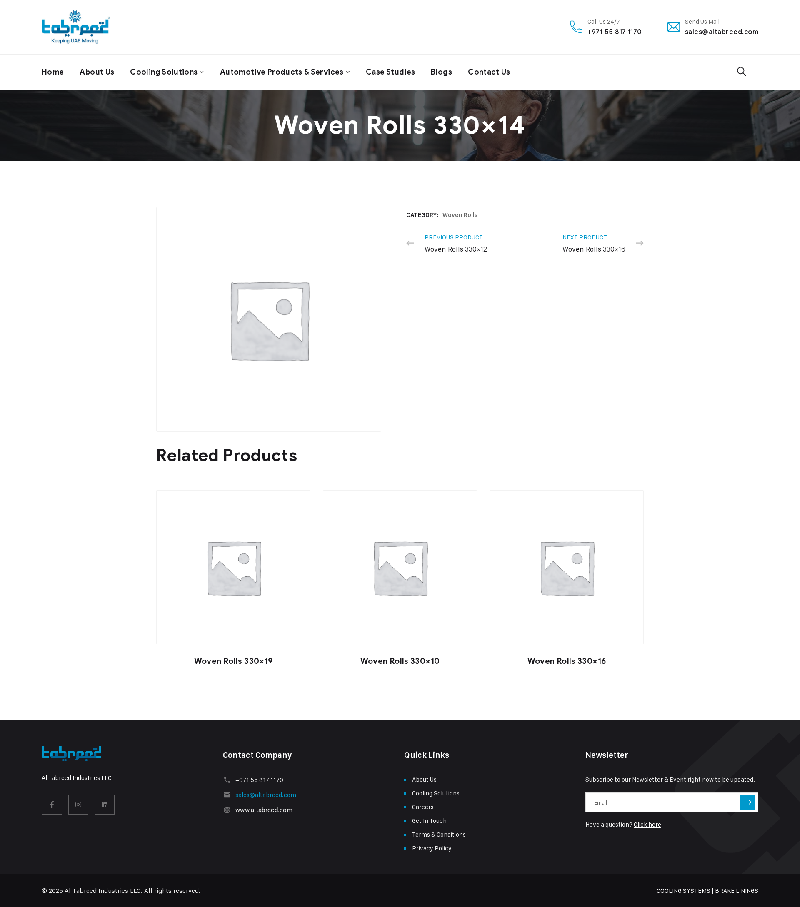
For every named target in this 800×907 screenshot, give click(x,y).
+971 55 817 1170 (615, 32)
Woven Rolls (460, 215)
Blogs (441, 72)
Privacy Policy (432, 848)
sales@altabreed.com (721, 32)
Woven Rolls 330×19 (233, 661)
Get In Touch (429, 821)
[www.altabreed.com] (227, 810)
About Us (97, 72)
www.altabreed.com (263, 810)
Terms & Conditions (439, 834)
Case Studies (390, 72)
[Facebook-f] (52, 805)
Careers (423, 807)
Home (53, 72)
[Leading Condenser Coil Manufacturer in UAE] (76, 27)
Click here (647, 824)
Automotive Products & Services (282, 72)
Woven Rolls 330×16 (567, 661)
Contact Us (489, 72)
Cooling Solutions (164, 72)
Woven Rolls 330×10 (400, 661)
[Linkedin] (105, 805)
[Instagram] (78, 805)
